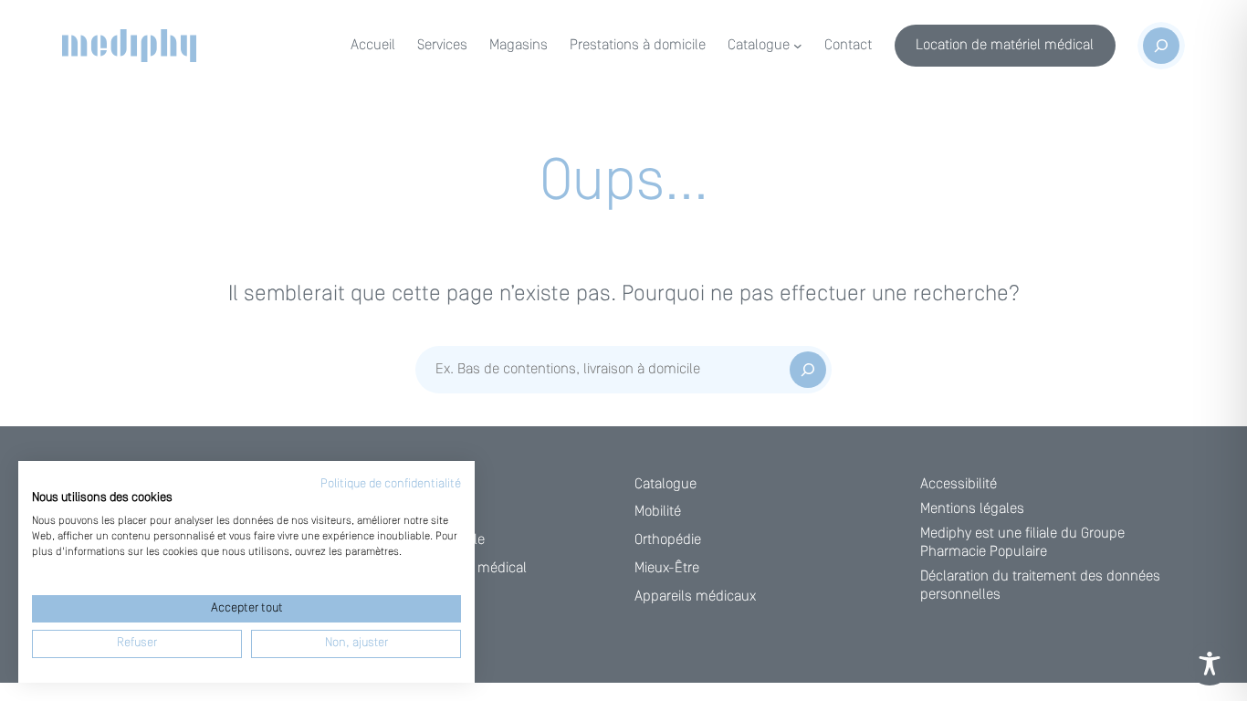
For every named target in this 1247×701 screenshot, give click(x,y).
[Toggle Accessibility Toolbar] (1209, 663)
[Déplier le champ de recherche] (1161, 45)
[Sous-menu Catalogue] (797, 45)
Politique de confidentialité (390, 484)
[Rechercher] (808, 369)
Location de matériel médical (1005, 45)
